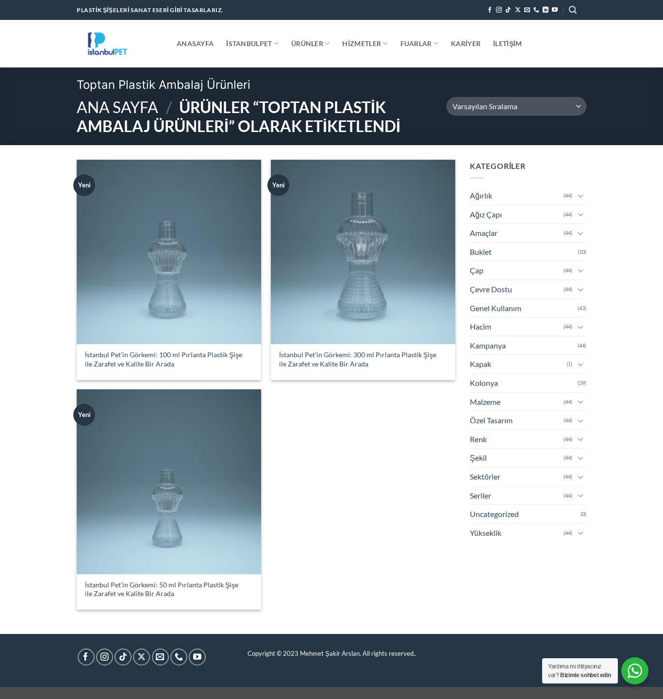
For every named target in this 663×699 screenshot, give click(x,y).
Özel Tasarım (491, 420)
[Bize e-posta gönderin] (527, 10)
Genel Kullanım (495, 308)
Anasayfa (195, 43)
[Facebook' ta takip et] (490, 10)
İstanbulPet (249, 43)
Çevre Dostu (491, 289)
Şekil (478, 457)
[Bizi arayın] (536, 10)
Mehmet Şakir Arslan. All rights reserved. (357, 653)
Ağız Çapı (486, 214)
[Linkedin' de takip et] (545, 10)
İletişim (507, 43)
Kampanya (488, 345)
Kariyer (466, 43)
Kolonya (484, 382)
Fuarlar (416, 43)
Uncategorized (494, 513)
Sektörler (485, 476)
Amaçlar (483, 232)
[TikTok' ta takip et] (508, 10)
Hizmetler (361, 43)
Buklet (481, 251)
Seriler (480, 495)
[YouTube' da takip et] (555, 10)
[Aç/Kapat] (580, 195)
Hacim (480, 326)
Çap (476, 270)
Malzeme (485, 401)
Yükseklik (485, 532)
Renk (478, 439)
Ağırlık (481, 195)
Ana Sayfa (117, 107)
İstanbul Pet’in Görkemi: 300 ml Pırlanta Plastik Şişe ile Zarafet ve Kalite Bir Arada (357, 359)
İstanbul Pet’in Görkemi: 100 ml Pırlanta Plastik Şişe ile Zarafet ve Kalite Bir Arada (163, 359)
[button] (573, 10)
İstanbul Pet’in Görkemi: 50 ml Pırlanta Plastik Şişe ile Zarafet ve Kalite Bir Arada (161, 589)
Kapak (480, 363)
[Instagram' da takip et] (499, 10)
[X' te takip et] (518, 10)
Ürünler (307, 43)
